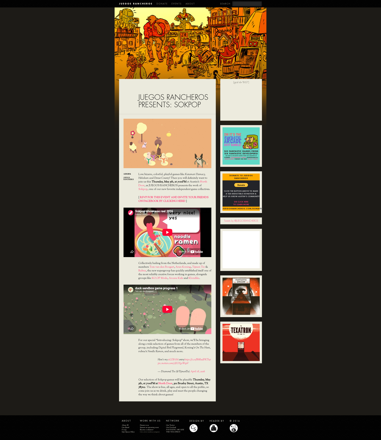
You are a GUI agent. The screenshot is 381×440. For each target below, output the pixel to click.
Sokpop (142, 189)
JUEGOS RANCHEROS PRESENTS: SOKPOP (173, 101)
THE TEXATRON (173, 432)
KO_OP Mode (159, 278)
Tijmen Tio (198, 267)
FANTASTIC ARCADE (175, 429)
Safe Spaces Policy (128, 432)
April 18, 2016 (197, 372)
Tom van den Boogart (161, 267)
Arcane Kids (176, 278)
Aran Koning (183, 267)
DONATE (162, 3)
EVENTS (177, 3)
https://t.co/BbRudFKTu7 (198, 360)
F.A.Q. (124, 429)
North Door (165, 383)
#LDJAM (173, 360)
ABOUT (190, 3)
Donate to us (144, 425)
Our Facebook (171, 427)
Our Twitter (170, 425)
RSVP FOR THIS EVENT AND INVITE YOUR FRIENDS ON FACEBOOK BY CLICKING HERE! (173, 199)
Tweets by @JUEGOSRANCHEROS (241, 220)
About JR (125, 425)
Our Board (125, 427)
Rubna (142, 271)
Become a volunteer (146, 429)
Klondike (194, 278)
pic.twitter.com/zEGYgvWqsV (173, 363)
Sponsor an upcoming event (149, 427)
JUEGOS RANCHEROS (136, 3)
